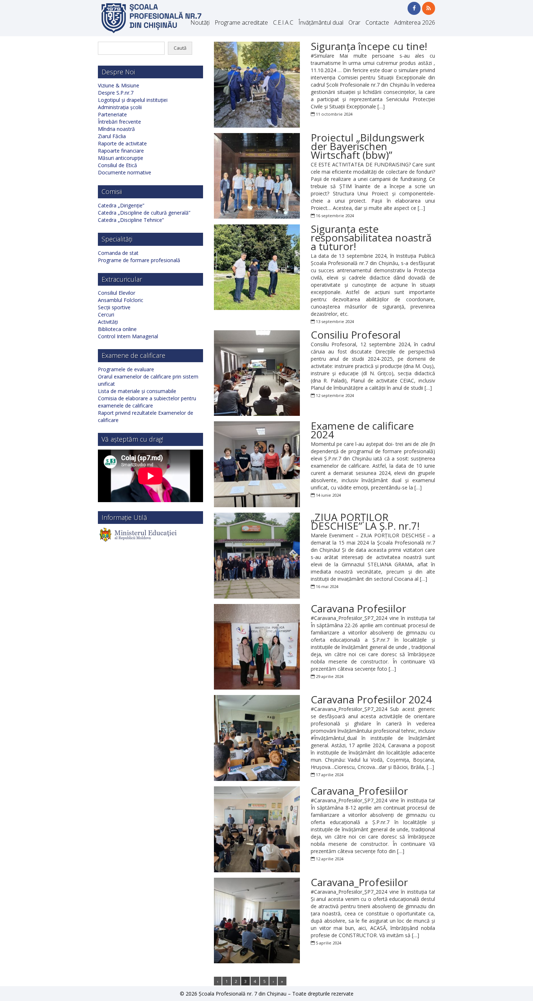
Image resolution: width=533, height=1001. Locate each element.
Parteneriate (112, 114)
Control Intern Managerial (128, 336)
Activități (108, 321)
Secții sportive (114, 307)
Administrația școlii (120, 107)
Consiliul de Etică (117, 165)
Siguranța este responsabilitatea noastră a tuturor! (371, 237)
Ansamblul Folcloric (120, 300)
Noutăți (200, 22)
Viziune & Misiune (118, 85)
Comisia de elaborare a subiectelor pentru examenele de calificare (147, 402)
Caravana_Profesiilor (359, 791)
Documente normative (124, 172)
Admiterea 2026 (414, 22)
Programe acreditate (241, 22)
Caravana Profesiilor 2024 (371, 699)
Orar (354, 22)
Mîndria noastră (116, 128)
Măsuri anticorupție (120, 157)
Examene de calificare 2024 (362, 430)
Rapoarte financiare (121, 150)
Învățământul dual (320, 22)
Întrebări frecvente (119, 121)
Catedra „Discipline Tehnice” (131, 219)
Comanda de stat (118, 252)
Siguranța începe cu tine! (369, 46)
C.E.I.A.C (283, 22)
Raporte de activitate (122, 143)
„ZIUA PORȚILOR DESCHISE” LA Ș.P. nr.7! (365, 521)
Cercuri (106, 314)
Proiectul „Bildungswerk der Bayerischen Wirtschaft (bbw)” (367, 146)
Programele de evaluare (126, 369)
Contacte (377, 22)
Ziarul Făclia (112, 136)
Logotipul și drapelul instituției (133, 99)
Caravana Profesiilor (358, 608)
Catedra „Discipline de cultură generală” (144, 212)
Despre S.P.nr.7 (115, 92)
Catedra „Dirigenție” (121, 205)
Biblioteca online (117, 329)
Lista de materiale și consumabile (137, 391)
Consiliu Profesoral (356, 335)
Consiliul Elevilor (116, 292)
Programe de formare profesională (139, 260)
